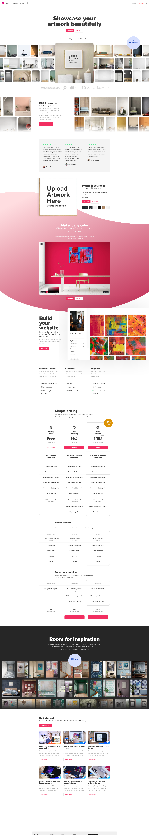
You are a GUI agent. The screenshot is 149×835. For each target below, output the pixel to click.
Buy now (74, 447)
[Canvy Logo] (2, 3)
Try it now (70, 30)
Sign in (134, 3)
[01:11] (74, 778)
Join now (141, 3)
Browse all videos (46, 725)
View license (51, 501)
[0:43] (50, 743)
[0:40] (99, 743)
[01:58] (99, 778)
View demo (79, 30)
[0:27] (50, 778)
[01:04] (74, 743)
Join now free (51, 447)
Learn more (44, 348)
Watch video (44, 759)
